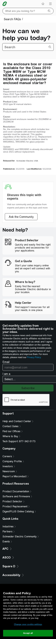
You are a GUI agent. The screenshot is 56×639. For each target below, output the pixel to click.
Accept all (28, 633)
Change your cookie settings (28, 624)
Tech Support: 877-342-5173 (18, 441)
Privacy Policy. (34, 357)
